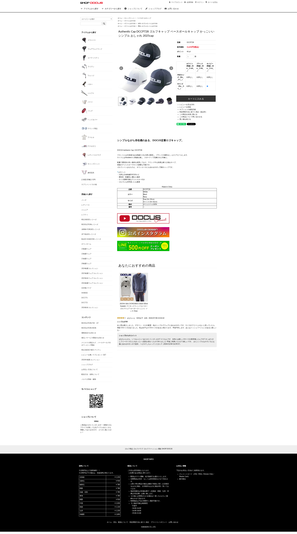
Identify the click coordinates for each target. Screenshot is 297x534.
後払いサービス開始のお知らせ (92, 338)
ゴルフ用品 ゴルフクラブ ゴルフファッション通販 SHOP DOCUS (148, 449)
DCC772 (84, 303)
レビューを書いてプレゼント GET (93, 355)
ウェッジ (90, 75)
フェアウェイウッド (94, 49)
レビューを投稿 (185, 107)
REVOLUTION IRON (88, 328)
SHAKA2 (84, 293)
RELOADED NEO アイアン (91, 350)
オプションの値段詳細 (187, 109)
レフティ (84, 215)
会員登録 (190, 2)
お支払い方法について (89, 369)
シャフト (90, 93)
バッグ (90, 111)
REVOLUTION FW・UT (89, 323)
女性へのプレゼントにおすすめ (147, 23)
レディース (85, 205)
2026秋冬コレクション (89, 307)
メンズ (83, 200)
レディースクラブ (94, 155)
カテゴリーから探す (113, 9)
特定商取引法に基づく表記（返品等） (193, 112)
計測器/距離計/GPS (88, 179)
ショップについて (135, 9)
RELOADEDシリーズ (89, 219)
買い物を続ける (185, 119)
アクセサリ (91, 146)
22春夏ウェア (86, 254)
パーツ (90, 102)
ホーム (120, 18)
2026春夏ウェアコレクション (92, 283)
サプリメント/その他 (89, 184)
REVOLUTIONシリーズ (89, 224)
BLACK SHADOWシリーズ (91, 239)
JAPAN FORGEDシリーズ (90, 229)
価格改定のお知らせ (88, 333)
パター (90, 84)
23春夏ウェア (86, 249)
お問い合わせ (173, 9)
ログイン (200, 2)
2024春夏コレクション (89, 268)
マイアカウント (177, 2)
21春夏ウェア (86, 259)
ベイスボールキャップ (144, 18)
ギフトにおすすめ (130, 21)
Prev (121, 68)
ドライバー (91, 40)
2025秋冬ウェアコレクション (92, 278)
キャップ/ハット (129, 18)
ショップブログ (154, 9)
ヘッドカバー (92, 120)
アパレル (90, 137)
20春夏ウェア (86, 263)
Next (171, 68)
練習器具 (90, 173)
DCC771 (84, 298)
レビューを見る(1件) (186, 104)
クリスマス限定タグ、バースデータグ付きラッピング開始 (96, 344)
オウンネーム (86, 244)
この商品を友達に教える (188, 114)
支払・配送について (120, 522)
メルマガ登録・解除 (88, 379)
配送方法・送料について (90, 374)
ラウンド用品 (92, 128)
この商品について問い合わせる (190, 117)
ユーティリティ (93, 58)
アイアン (90, 67)
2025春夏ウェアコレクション (92, 273)
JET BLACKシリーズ (88, 234)
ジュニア (84, 210)
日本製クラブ (86, 288)
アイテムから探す (91, 9)
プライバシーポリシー (159, 522)
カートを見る (213, 2)
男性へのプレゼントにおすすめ (147, 26)
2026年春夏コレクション (90, 360)
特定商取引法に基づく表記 (139, 522)
